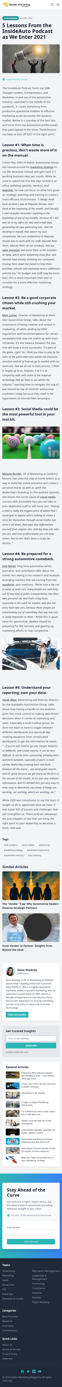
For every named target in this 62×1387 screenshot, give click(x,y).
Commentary (9, 1330)
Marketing (8, 1275)
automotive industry (14, 855)
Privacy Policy (9, 1354)
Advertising (8, 1271)
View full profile (17, 1014)
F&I (4, 1289)
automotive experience (38, 850)
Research (7, 1321)
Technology (38, 1283)
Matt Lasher (9, 315)
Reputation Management (46, 1271)
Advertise (7, 1358)
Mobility (36, 1297)
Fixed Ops (7, 1294)
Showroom (8, 1284)
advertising (44, 845)
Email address (14, 1227)
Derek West (9, 700)
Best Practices (10, 1316)
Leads (5, 1280)
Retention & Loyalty (13, 1298)
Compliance (38, 1288)
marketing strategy (42, 167)
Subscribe (31, 1045)
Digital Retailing (40, 1302)
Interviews (8, 1325)
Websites (37, 1292)
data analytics (10, 845)
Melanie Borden (12, 474)
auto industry (34, 855)
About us (7, 1344)
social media (48, 497)
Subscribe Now (31, 1241)
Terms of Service (11, 1349)
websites (7, 190)
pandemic (8, 584)
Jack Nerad (8, 566)
